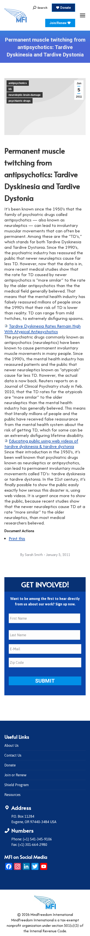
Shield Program (16, 785)
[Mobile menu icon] (83, 15)
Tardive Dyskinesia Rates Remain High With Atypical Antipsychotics (42, 329)
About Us (11, 745)
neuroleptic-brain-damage (25, 94)
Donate (10, 765)
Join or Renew (15, 775)
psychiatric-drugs (20, 100)
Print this (17, 538)
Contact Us (12, 755)
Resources (12, 795)
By (31, 554)
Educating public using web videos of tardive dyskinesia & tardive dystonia (41, 443)
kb (10, 89)
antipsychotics (18, 83)
